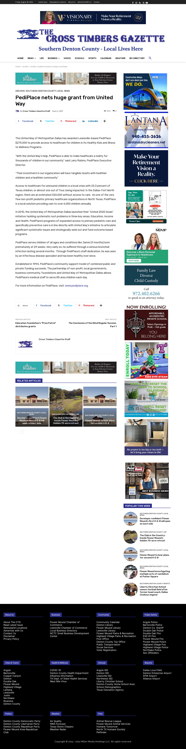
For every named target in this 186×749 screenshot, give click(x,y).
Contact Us (9, 633)
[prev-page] (17, 431)
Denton (7, 678)
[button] (150, 58)
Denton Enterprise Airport (157, 673)
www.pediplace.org (76, 285)
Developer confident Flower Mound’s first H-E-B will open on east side (32, 420)
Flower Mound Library (108, 627)
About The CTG (12, 622)
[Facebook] (133, 2)
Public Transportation (108, 644)
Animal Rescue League (108, 721)
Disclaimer (9, 636)
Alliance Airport (151, 678)
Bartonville (9, 673)
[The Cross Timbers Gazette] (93, 39)
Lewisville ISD (104, 675)
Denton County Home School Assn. (115, 684)
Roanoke (8, 701)
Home (17, 66)
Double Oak (9, 681)
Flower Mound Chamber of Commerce (64, 623)
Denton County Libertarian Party (21, 723)
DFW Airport (150, 675)
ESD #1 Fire (149, 636)
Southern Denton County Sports (155, 583)
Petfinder (101, 732)
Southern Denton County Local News (31, 413)
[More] (105, 121)
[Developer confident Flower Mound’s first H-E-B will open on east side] (32, 407)
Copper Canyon (12, 675)
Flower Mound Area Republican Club (20, 731)
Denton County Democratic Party (21, 721)
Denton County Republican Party (21, 726)
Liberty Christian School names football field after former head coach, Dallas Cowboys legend (154, 591)
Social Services (104, 647)
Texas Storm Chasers (61, 726)
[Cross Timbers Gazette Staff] (17, 111)
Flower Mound (11, 684)
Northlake (8, 698)
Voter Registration (106, 650)
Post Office (102, 638)
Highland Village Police (155, 647)
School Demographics (108, 687)
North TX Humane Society (110, 729)
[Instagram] (136, 2)
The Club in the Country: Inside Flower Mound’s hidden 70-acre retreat (66, 420)
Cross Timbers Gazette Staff (36, 111)
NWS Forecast (58, 723)
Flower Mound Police (154, 641)
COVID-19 (55, 670)
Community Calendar (108, 622)
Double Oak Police (153, 630)
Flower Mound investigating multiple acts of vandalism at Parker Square (155, 574)
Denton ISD (102, 673)
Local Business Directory (63, 630)
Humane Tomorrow (107, 726)
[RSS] (140, 2)
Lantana (7, 689)
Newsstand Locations (15, 627)
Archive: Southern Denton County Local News (48, 66)
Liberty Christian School (109, 681)
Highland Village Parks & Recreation (116, 636)
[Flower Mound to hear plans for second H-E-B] (100, 407)
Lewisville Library (106, 630)
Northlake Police (152, 650)
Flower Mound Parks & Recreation (115, 633)
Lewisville (8, 692)
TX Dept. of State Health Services (68, 678)
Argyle (7, 670)
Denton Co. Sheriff (153, 627)
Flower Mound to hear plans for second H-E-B (100, 421)
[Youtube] (147, 2)
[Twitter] (143, 2)
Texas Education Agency (110, 689)
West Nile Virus (58, 681)
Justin (6, 695)
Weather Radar (58, 729)
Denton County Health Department (69, 673)
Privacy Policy (11, 638)
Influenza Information (61, 675)
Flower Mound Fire (153, 638)
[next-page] (22, 431)
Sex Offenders (151, 652)
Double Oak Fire (152, 633)
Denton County (11, 703)
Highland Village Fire (154, 644)
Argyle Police (150, 622)
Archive (25, 66)
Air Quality (55, 721)
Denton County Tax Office (110, 641)
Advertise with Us (13, 630)
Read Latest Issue (13, 624)
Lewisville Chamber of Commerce (68, 627)
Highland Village (12, 687)
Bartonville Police (152, 624)
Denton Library (104, 624)
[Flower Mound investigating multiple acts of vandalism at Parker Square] (131, 572)
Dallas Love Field (152, 670)
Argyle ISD (102, 670)
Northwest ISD (104, 678)
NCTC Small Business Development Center (69, 635)
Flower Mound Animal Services (113, 723)
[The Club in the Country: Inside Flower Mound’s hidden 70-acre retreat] (66, 407)
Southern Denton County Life (65, 414)
